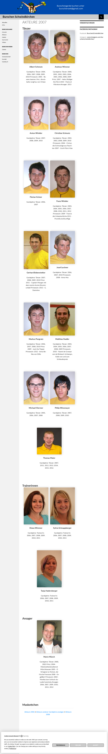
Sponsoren (5, 39)
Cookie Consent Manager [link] (11, 736)
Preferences (60, 745)
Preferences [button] (12, 748)
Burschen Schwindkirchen (19, 17)
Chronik (4, 32)
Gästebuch (5, 61)
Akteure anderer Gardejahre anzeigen (50, 712)
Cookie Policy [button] (11, 746)
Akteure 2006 (29, 712)
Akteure (4, 34)
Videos (4, 42)
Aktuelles (4, 22)
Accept (95, 745)
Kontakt (4, 59)
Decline (78, 745)
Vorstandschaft (6, 56)
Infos (3, 25)
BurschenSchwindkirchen (95, 33)
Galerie (4, 37)
